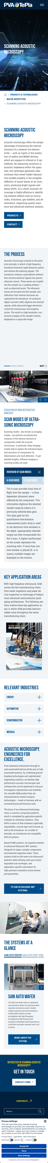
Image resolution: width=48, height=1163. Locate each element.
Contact (12, 224)
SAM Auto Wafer (13, 955)
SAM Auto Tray (30, 955)
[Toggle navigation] (42, 5)
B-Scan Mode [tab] (31, 480)
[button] (43, 366)
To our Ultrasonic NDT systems (23, 889)
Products (12, 215)
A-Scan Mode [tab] (13, 480)
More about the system (22, 1039)
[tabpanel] (24, 523)
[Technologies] (5, 95)
